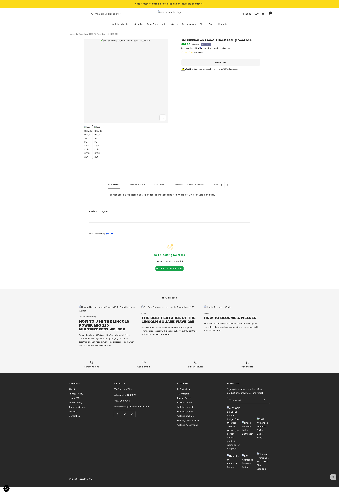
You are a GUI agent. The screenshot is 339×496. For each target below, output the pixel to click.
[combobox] (115, 14)
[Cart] (268, 14)
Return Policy (75, 402)
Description (114, 184)
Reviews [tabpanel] (94, 211)
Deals (211, 24)
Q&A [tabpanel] (105, 211)
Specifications (137, 184)
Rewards (222, 24)
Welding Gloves (185, 411)
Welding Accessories (187, 425)
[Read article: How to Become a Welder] (232, 307)
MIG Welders (183, 389)
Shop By (138, 24)
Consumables (189, 24)
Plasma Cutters (184, 402)
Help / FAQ (74, 398)
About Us (73, 389)
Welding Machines (121, 24)
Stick (143, 313)
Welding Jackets (185, 416)
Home (71, 34)
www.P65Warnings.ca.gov (228, 69)
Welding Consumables (188, 420)
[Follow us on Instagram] (131, 414)
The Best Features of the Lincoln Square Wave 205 (168, 320)
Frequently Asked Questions (189, 184)
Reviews (73, 411)
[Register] (264, 400)
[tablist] (169, 211)
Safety (174, 24)
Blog (202, 24)
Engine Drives (184, 398)
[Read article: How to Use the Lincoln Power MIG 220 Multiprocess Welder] (107, 309)
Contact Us (74, 416)
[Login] (263, 14)
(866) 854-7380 (122, 400)
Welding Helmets (185, 407)
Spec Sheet (160, 184)
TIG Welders (183, 393)
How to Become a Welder (230, 318)
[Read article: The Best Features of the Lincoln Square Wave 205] (169, 307)
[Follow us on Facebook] (117, 414)
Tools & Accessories (157, 24)
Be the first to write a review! (169, 268)
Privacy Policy (76, 393)
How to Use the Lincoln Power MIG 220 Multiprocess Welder (104, 325)
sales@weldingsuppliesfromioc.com (131, 406)
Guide (206, 313)
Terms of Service (77, 407)
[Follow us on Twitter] (124, 414)
